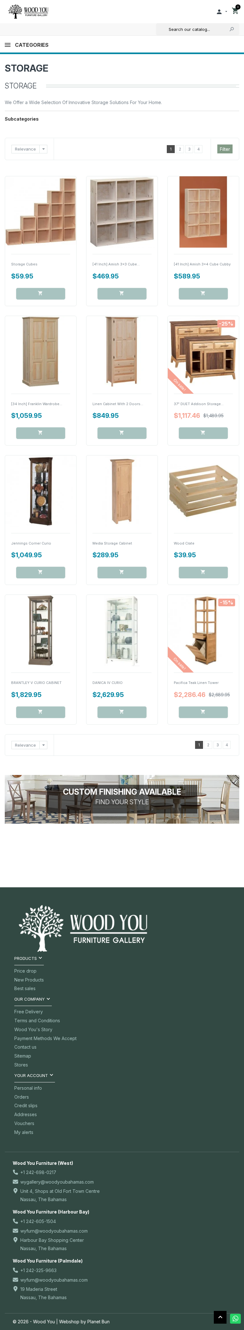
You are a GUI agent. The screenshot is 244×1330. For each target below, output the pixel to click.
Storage (26, 68)
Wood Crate (184, 543)
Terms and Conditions (37, 1020)
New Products (29, 979)
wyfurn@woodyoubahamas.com (54, 1231)
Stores (21, 1064)
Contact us (25, 1047)
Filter (225, 149)
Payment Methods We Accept (45, 1038)
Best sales (25, 988)
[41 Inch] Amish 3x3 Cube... (116, 264)
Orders (21, 1097)
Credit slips (25, 1105)
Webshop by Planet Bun (84, 1321)
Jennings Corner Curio (31, 543)
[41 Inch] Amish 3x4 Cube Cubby (202, 264)
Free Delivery (28, 1011)
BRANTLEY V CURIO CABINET (36, 682)
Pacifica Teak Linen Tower (196, 682)
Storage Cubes (24, 264)
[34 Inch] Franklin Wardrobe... (36, 404)
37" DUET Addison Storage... (199, 404)
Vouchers (24, 1123)
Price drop (25, 971)
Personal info (28, 1088)
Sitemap (22, 1056)
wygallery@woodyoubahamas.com (57, 1182)
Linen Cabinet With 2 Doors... (117, 404)
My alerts (23, 1132)
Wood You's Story (33, 1029)
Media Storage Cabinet (112, 543)
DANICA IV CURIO (107, 682)
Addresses (25, 1114)
